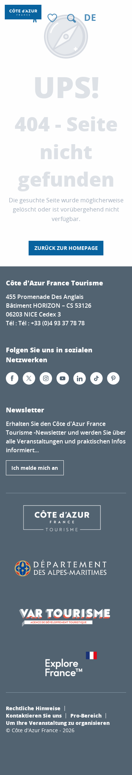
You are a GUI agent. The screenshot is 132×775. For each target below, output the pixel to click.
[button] (71, 18)
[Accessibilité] (35, 18)
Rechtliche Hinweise (33, 708)
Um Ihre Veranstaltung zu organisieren (58, 722)
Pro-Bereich (86, 715)
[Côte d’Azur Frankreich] (23, 12)
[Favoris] (53, 18)
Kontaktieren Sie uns (34, 715)
